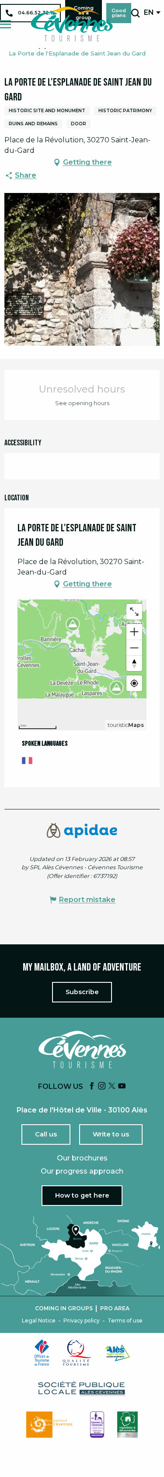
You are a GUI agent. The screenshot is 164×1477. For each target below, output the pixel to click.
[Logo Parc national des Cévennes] (51, 1425)
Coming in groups (64, 1308)
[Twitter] (112, 1086)
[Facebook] (91, 1086)
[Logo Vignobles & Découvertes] (127, 1425)
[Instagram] (102, 1086)
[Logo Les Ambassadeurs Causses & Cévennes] (97, 1425)
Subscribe (82, 992)
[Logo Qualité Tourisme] (77, 1352)
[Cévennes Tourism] (72, 24)
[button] (135, 13)
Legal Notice (39, 1320)
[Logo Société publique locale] (82, 1388)
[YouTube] (122, 1086)
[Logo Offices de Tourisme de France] (42, 1352)
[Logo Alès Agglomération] (117, 1352)
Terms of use (125, 1320)
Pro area (114, 1308)
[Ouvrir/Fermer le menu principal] (5, 24)
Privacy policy (81, 1320)
